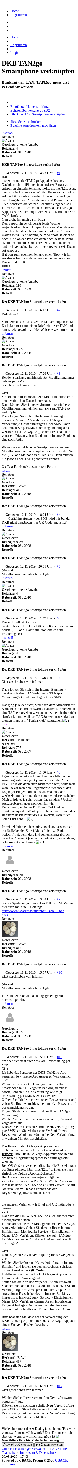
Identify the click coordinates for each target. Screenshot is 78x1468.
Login (14, 53)
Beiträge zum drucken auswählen (33, 125)
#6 (58, 618)
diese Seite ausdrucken (25, 121)
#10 (59, 972)
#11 (59, 1057)
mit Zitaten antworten (49, 1444)
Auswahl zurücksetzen (17, 1444)
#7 (58, 678)
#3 (58, 373)
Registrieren (18, 15)
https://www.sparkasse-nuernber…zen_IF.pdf (33, 911)
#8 (58, 772)
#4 (58, 514)
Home (14, 11)
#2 (58, 310)
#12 (59, 1386)
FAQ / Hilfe (58, 1449)
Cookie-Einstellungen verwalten (24, 1449)
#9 (58, 899)
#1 (58, 173)
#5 (58, 566)
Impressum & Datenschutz (38, 1452)
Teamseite (8, 1452)
